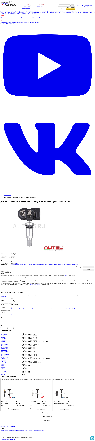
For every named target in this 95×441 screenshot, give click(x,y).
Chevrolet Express (4, 348)
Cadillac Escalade (4, 340)
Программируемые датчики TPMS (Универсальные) (60, 12)
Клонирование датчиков (44, 17)
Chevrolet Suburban (5, 354)
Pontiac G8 (3, 368)
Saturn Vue (3, 374)
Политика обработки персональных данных (34, 430)
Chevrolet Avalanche (5, 344)
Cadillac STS (3, 343)
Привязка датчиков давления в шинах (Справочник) (24, 13)
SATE (5, 22)
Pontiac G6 (3, 367)
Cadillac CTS (3, 337)
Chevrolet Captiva (4, 347)
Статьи (85, 6)
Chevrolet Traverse (4, 357)
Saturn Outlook (4, 372)
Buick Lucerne (4, 335)
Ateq (33, 22)
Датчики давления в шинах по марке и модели (11, 11)
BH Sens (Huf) (27, 22)
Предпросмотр (4, 327)
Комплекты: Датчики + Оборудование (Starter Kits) (83, 12)
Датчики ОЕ (16, 435)
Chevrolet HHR (4, 350)
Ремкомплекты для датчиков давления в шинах (49, 11)
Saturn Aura (3, 371)
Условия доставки (4, 430)
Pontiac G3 (3, 364)
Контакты (89, 6)
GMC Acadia (3, 358)
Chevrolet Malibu (4, 352)
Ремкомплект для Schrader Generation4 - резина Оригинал (24, 264)
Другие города (51, 5)
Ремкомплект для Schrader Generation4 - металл (47, 264)
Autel (31, 22)
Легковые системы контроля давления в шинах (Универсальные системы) (76, 11)
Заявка (88, 269)
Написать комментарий (6, 314)
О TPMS (79, 5)
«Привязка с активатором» (34, 284)
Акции (82, 5)
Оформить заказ (72, 8)
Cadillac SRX (3, 341)
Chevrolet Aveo (4, 345)
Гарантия (79, 6)
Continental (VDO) (19, 22)
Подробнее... (3, 296)
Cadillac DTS (3, 338)
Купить (88, 267)
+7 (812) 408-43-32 (41, 6)
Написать (11, 327)
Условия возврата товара (18, 430)
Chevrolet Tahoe (4, 355)
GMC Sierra (3, 360)
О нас (82, 6)
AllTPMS (37, 22)
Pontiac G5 (3, 365)
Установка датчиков (9, 435)
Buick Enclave (4, 334)
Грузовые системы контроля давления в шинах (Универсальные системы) (17, 12)
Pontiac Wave (3, 369)
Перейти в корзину (5, 3)
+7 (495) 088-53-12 (26, 6)
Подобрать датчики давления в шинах (29, 11)
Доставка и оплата (88, 5)
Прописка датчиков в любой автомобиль (30, 17)
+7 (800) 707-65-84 (26, 8)
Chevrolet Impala (4, 351)
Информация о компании (6, 426)
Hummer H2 (3, 362)
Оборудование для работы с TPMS (41, 12)
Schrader (2, 22)
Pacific (13, 22)
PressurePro (9, 22)
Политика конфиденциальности (8, 439)
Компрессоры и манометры (7, 13)
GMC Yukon (3, 361)
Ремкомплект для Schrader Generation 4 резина (68, 264)
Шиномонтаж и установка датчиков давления (11, 17)
